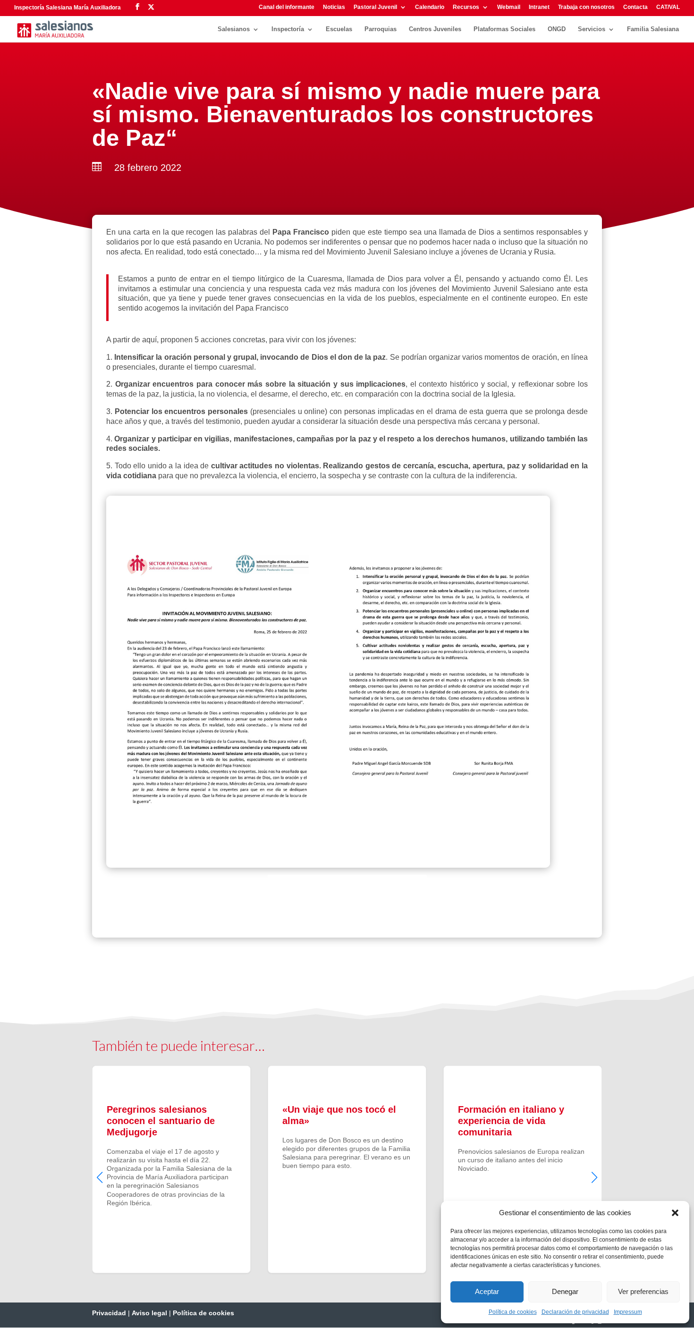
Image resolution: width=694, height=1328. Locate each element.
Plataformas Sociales (504, 29)
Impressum (628, 1312)
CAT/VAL (668, 7)
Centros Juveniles (435, 29)
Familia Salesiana (653, 29)
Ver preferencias (643, 1291)
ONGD (557, 29)
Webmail (508, 7)
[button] (675, 1213)
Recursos (466, 7)
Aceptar (487, 1291)
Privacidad (109, 1313)
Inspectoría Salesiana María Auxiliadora (67, 7)
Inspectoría (287, 29)
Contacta (635, 7)
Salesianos (234, 29)
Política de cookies (513, 1312)
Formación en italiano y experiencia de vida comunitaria (522, 1169)
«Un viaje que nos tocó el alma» (347, 1169)
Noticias (334, 7)
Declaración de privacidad (575, 1312)
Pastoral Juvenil (375, 7)
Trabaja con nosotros (586, 7)
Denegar (565, 1291)
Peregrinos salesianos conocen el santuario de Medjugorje (171, 1169)
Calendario (429, 7)
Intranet (539, 7)
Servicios (591, 29)
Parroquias (380, 29)
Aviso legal (149, 1313)
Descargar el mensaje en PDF (347, 893)
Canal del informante (286, 7)
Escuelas (339, 29)
